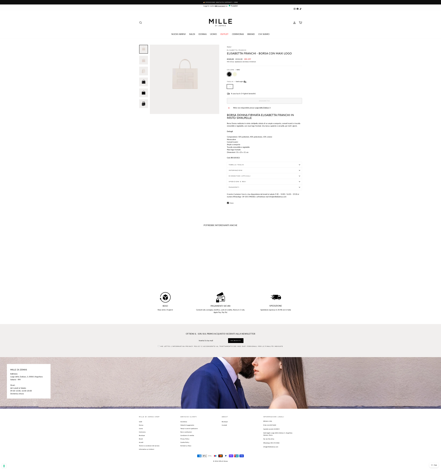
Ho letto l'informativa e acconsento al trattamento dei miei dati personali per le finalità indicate (221, 238)
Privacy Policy (227, 236)
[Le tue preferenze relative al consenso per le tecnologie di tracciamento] (4, 466)
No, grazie (220, 246)
